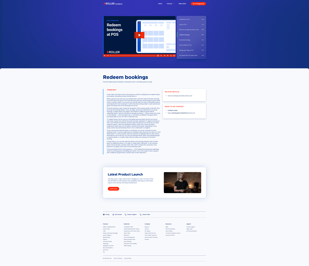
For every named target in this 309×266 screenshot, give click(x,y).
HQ (104, 252)
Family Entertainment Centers (131, 229)
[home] (113, 3)
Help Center (182, 3)
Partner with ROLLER (150, 233)
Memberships (106, 237)
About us (147, 227)
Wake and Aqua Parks (129, 239)
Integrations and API (108, 245)
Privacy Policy (127, 258)
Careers (147, 229)
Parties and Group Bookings (110, 233)
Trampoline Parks (128, 227)
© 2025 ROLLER (107, 258)
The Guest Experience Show (173, 233)
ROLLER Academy (170, 229)
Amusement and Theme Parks (132, 231)
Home (160, 3)
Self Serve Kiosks (107, 241)
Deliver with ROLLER (181, 113)
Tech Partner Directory (151, 235)
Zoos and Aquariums (129, 237)
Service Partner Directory (151, 237)
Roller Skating (127, 245)
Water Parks (127, 233)
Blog (167, 227)
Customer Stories (170, 235)
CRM (104, 231)
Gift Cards (105, 250)
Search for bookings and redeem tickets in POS (180, 95)
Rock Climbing (127, 241)
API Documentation (191, 231)
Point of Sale (106, 229)
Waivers (105, 239)
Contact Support (190, 227)
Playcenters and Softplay (130, 243)
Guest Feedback (107, 235)
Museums (126, 235)
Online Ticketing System (109, 227)
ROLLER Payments (108, 247)
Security (147, 239)
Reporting (105, 243)
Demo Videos (169, 231)
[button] (170, 3)
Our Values (147, 231)
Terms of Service (117, 258)
